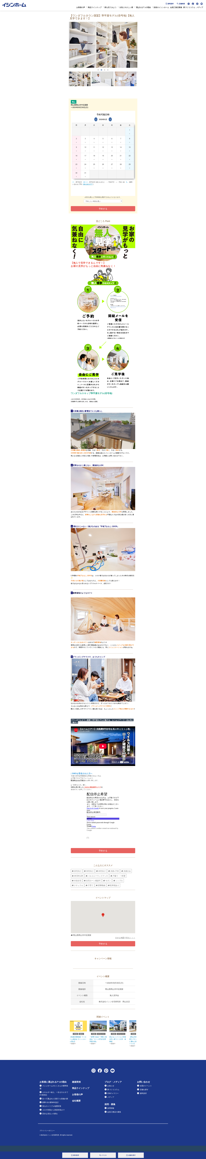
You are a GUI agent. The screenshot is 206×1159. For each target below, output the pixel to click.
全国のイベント (146, 1085)
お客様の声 (80, 7)
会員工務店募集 (176, 7)
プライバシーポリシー (47, 1130)
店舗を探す (144, 1089)
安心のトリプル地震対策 (51, 1106)
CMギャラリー (113, 1093)
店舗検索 (182, 3)
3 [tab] (105, 70)
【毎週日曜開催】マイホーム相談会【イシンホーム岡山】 (78, 1039)
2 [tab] (101, 70)
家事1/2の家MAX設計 (50, 1102)
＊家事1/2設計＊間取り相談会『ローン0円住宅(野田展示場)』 (98, 1039)
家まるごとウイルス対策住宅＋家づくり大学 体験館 (117, 1039)
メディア (199, 7)
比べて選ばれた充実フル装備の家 (55, 1098)
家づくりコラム (189, 7)
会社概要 (76, 1100)
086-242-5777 (88, 184)
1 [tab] (98, 70)
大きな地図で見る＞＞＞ (125, 937)
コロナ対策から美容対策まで (53, 1110)
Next (135, 79)
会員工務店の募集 (114, 1112)
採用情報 (110, 1108)
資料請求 (171, 3)
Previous (71, 79)
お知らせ (110, 1085)
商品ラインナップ (95, 7)
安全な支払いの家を (50, 1113)
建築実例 (76, 1081)
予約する (103, 850)
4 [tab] (108, 70)
